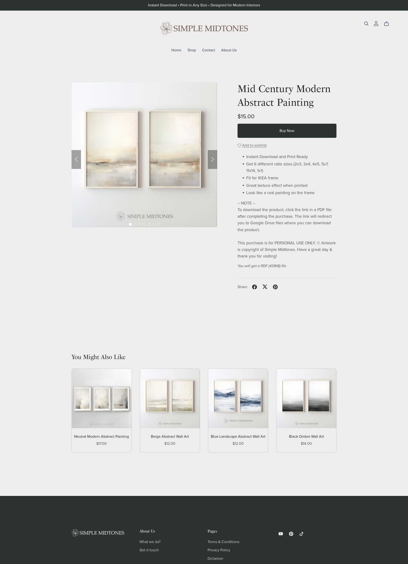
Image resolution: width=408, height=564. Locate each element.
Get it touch (149, 550)
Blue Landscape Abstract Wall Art (238, 436)
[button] (76, 159)
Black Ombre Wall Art (306, 436)
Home (176, 50)
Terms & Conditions (223, 541)
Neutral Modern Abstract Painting (101, 436)
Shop (191, 50)
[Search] (366, 23)
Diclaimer (215, 558)
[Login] (376, 23)
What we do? (150, 541)
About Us (229, 50)
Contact (208, 50)
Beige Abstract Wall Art (170, 436)
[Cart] (388, 23)
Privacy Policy (219, 550)
